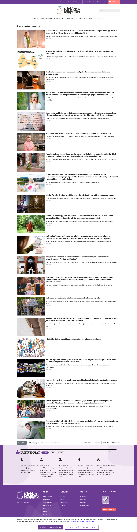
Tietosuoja (83, 502)
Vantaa (62, 505)
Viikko (52, 452)
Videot (45, 511)
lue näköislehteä (108, 492)
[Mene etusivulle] (28, 495)
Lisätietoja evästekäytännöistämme (82, 521)
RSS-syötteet (47, 514)
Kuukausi (60, 452)
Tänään (45, 452)
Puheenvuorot (47, 502)
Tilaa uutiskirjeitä (84, 505)
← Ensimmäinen (87, 442)
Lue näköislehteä (65, 2)
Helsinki (62, 496)
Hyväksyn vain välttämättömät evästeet (82, 527)
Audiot (45, 508)
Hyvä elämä (46, 499)
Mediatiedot (83, 499)
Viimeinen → (115, 442)
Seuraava (106, 442)
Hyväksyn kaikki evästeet (51, 527)
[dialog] (68, 524)
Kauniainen (63, 502)
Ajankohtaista (47, 496)
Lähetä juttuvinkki (89, 2)
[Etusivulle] (68, 10)
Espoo (62, 499)
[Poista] (36, 26)
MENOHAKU (115, 2)
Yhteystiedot (83, 496)
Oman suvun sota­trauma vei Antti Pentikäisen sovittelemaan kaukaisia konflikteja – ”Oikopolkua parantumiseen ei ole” (106, 470)
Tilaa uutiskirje (101, 2)
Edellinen (97, 442)
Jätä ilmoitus (77, 2)
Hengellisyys (47, 505)
